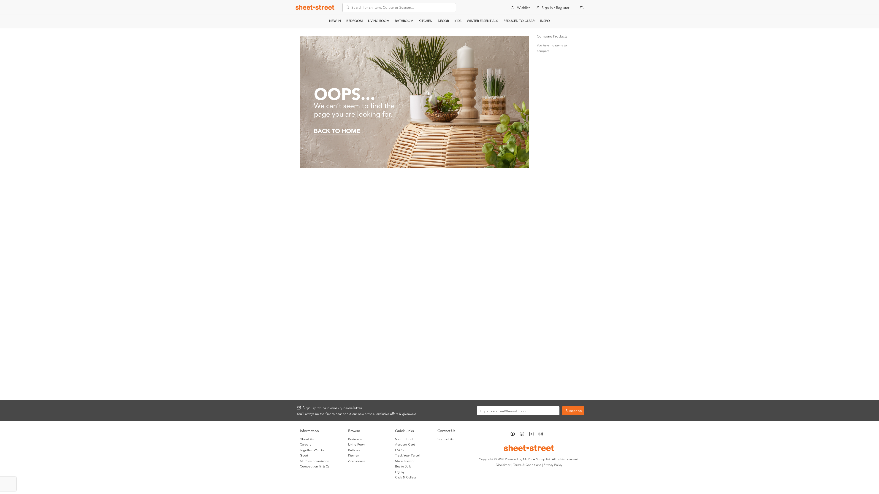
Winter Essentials (482, 21)
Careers (305, 444)
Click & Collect (405, 477)
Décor (443, 21)
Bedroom (354, 21)
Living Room (378, 21)
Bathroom (404, 21)
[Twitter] (533, 434)
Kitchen (425, 21)
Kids (457, 21)
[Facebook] (515, 434)
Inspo (545, 21)
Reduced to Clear (519, 21)
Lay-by (399, 472)
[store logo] (315, 7)
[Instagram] (543, 434)
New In (335, 21)
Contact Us (445, 439)
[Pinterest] (524, 434)
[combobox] (399, 7)
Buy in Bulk (403, 466)
